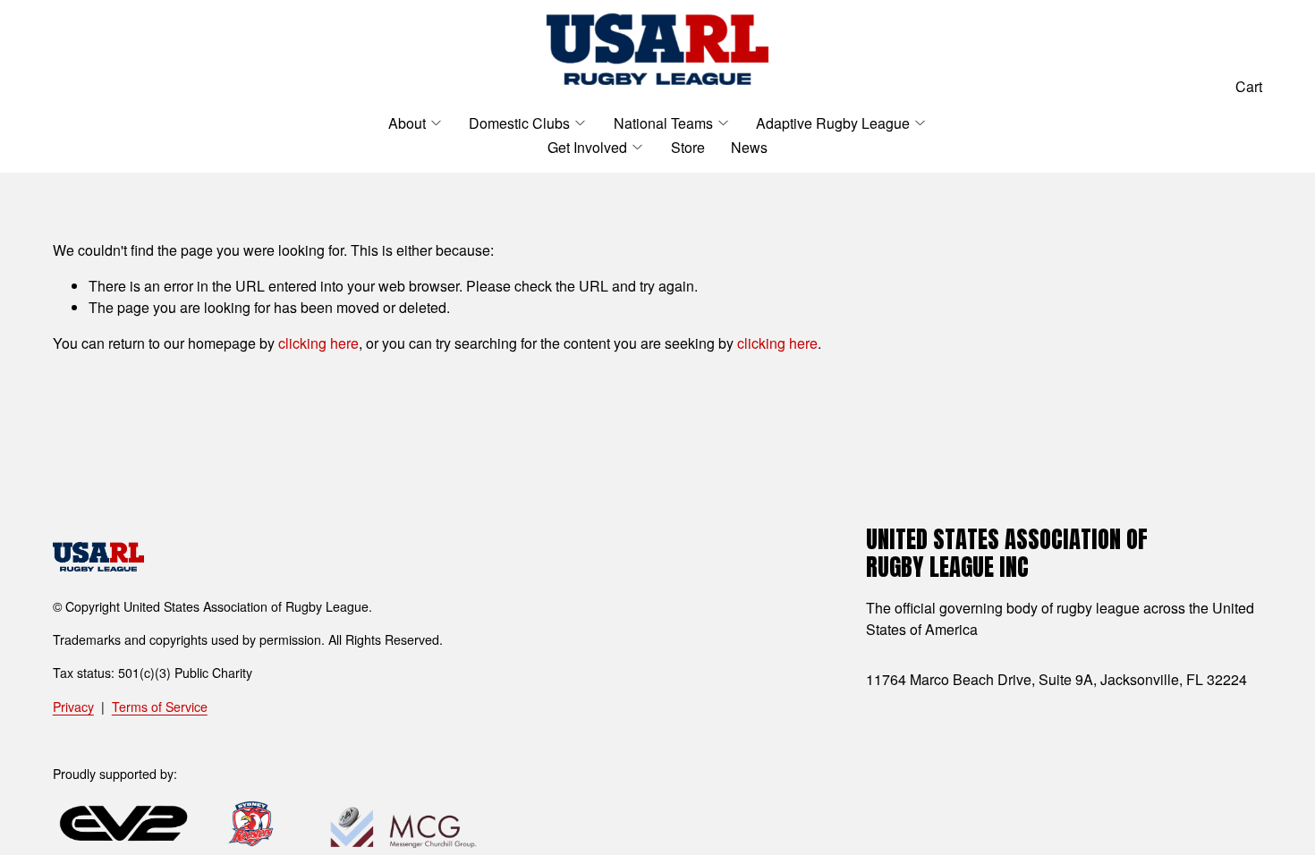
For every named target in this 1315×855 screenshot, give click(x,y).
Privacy (73, 706)
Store (688, 147)
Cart (1248, 86)
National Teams (663, 123)
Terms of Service (160, 706)
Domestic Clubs (519, 123)
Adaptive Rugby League (833, 123)
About (407, 123)
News (749, 147)
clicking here (318, 343)
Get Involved (587, 147)
